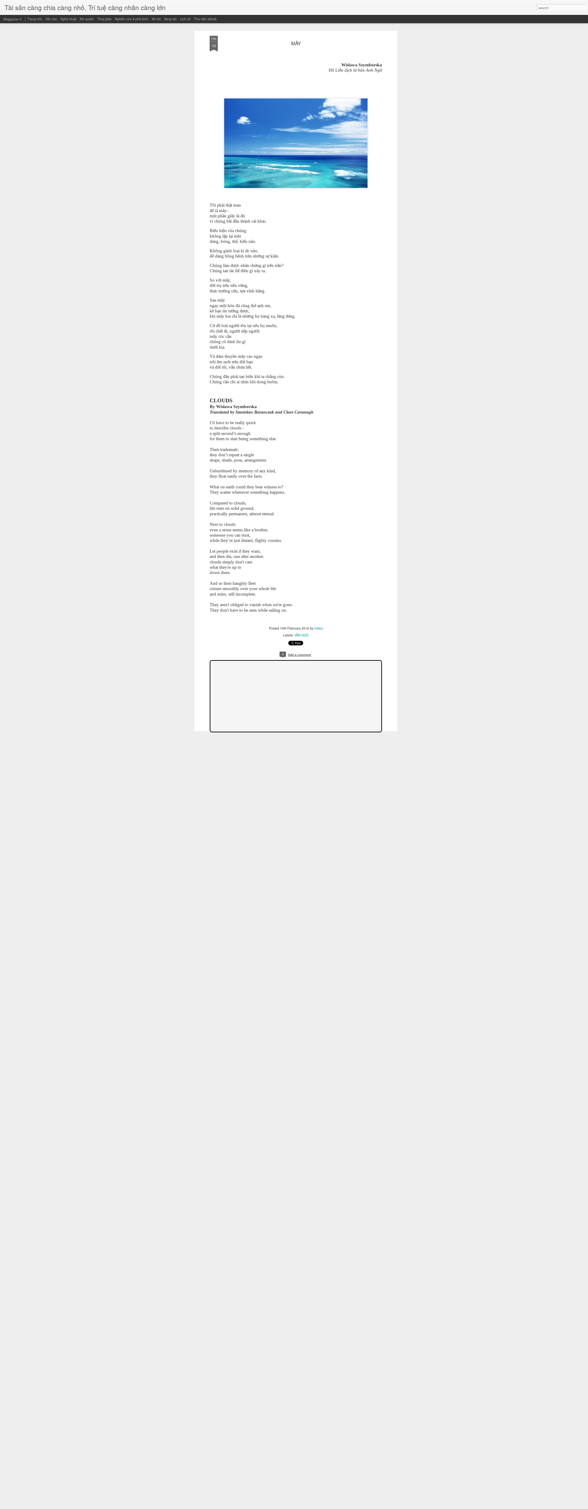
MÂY (296, 43)
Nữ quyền (87, 19)
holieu (318, 628)
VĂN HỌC (301, 635)
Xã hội (156, 19)
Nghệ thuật (68, 19)
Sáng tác (170, 19)
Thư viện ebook (205, 19)
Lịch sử (185, 19)
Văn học (51, 19)
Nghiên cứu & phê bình (131, 19)
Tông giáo (104, 19)
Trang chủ (34, 19)
